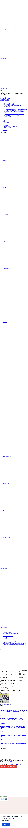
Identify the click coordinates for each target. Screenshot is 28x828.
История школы (6, 639)
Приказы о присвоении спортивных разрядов (13, 644)
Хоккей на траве (4, 708)
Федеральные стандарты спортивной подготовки (14, 643)
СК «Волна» (5, 123)
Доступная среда (9, 117)
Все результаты (3, 747)
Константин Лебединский (6, 704)
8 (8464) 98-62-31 (8, 761)
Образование (8, 107)
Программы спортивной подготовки (11, 641)
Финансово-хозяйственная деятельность (14, 114)
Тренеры (5, 121)
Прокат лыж (5, 125)
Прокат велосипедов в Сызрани (10, 126)
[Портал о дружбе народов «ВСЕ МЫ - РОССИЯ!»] (4, 796)
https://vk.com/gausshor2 (16, 764)
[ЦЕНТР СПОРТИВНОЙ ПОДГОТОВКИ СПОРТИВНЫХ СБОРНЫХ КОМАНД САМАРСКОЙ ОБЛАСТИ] (2, 796)
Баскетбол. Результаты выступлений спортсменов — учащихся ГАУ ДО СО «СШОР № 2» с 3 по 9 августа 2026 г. (13, 727)
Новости (5, 120)
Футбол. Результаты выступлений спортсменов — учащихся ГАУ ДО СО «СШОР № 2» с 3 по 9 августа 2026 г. (13, 735)
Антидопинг (6, 638)
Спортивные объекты (8, 636)
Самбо (1, 739)
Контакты (5, 130)
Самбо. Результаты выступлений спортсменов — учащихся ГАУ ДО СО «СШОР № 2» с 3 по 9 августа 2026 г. (13, 743)
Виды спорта (3, 100)
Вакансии (5, 128)
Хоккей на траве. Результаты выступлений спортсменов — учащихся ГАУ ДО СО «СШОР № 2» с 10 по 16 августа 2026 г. (14, 712)
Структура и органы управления (13, 105)
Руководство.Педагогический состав (13, 110)
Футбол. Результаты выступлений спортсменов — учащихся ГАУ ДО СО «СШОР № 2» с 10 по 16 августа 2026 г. (13, 720)
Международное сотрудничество (15, 119)
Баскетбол (2, 723)
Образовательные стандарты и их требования (16, 109)
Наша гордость (6, 122)
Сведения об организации (9, 103)
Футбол (2, 715)
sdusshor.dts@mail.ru (8, 763)
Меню (7, 100)
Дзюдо (15, 692)
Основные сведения (10, 104)
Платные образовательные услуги (13, 112)
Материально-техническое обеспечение (14, 111)
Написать (5, 824)
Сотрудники (5, 637)
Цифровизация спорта (8, 127)
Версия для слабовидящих (9, 766)
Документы (8, 106)
